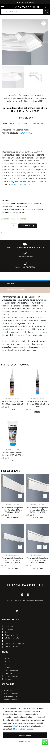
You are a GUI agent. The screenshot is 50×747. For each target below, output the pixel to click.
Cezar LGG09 (10, 212)
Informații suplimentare (16, 290)
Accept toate (25, 735)
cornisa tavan (21, 212)
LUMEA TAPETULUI (25, 7)
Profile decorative (23, 95)
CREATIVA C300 (25, 133)
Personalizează (25, 742)
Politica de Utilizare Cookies (22, 729)
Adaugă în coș (27, 225)
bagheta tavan (30, 209)
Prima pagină (10, 95)
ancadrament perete (16, 209)
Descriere (10, 283)
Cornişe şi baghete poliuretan (20, 98)
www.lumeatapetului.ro (20, 184)
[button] (2, 7)
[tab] (25, 283)
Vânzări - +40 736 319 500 (25, 267)
